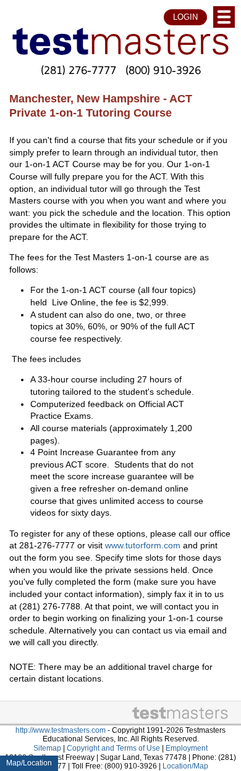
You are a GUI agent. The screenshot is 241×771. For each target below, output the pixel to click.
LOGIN (185, 17)
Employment (187, 748)
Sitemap (47, 748)
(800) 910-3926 (163, 69)
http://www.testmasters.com (60, 730)
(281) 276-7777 (78, 69)
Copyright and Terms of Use (113, 748)
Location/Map (185, 766)
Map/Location (29, 763)
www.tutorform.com (142, 545)
